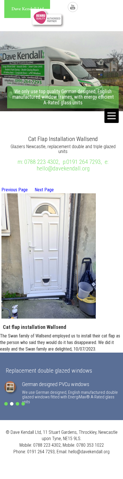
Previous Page (14, 189)
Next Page (44, 189)
